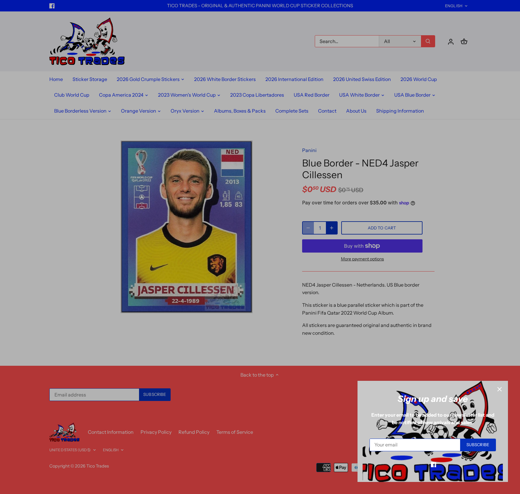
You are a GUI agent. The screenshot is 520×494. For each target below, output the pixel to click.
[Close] (499, 389)
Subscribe (477, 444)
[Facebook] (433, 464)
